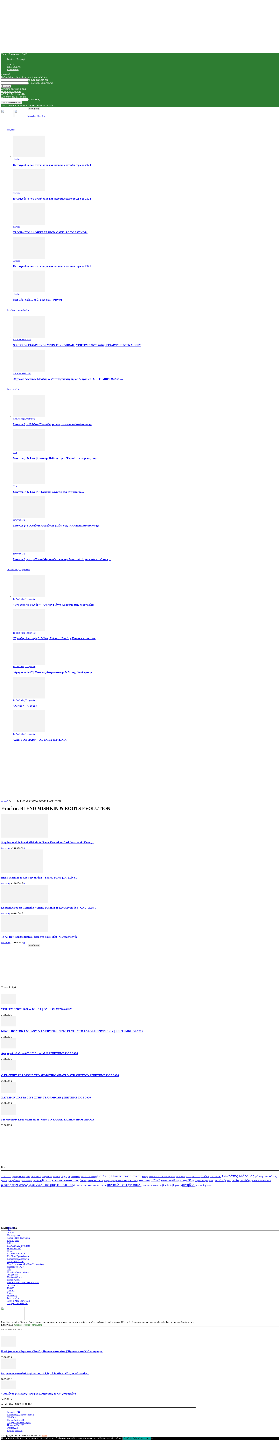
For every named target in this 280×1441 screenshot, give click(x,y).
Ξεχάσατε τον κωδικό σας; (13, 89)
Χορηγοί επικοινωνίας (17, 1303)
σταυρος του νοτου (57, 1184)
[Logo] (7, 116)
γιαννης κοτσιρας (26, 1181)
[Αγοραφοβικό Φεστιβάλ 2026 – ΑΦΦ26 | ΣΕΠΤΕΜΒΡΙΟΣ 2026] (8, 1047)
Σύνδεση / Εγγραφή (16, 59)
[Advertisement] (140, 764)
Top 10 (10, 1232)
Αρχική (10, 64)
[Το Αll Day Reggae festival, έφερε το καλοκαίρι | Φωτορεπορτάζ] (24, 931)
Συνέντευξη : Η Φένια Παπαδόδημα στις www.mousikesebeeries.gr (52, 424)
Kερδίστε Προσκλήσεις (18, 310)
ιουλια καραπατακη (127, 1180)
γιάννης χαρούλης (265, 1176)
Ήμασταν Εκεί (14, 1248)
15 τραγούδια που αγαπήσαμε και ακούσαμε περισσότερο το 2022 (52, 198)
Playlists (11, 129)
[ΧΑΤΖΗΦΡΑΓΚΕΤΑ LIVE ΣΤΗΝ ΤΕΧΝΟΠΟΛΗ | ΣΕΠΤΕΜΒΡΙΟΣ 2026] (8, 1092)
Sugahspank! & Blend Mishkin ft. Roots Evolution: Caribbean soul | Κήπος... (47, 842)
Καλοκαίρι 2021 (155, 1177)
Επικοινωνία (13, 69)
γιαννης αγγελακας (10, 1180)
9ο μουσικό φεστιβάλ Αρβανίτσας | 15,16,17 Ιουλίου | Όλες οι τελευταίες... (45, 1373)
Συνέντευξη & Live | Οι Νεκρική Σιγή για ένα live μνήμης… (48, 491)
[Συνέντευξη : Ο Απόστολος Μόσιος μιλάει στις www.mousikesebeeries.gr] (29, 517)
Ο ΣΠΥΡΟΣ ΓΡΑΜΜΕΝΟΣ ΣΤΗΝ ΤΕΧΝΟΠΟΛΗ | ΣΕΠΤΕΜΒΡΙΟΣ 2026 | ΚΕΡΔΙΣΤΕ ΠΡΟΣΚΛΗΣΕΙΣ (77, 345)
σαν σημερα (12, 1285)
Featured (11, 1227)
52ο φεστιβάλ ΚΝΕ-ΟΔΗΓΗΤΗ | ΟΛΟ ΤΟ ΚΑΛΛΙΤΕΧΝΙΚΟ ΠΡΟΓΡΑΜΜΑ (47, 1119)
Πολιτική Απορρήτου (11, 91)
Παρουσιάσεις (13, 1280)
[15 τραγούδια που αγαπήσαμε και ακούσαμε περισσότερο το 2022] (29, 190)
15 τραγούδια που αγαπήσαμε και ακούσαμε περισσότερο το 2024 (52, 164)
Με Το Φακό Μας (15, 1261)
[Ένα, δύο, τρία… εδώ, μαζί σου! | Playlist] (29, 291)
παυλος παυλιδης (241, 1180)
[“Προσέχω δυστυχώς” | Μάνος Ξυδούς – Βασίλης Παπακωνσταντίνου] (29, 630)
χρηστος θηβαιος (202, 1185)
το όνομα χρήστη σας (38, 80)
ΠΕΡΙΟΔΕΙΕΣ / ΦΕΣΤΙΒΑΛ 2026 (23, 1282)
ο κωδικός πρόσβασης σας (40, 83)
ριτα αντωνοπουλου (261, 1180)
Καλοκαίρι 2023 (168, 1177)
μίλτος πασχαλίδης (182, 1180)
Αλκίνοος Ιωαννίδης (89, 1177)
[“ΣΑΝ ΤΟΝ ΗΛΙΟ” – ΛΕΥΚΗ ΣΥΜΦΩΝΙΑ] (29, 731)
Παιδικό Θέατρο (14, 1277)
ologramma (47, 1176)
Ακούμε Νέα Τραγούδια (18, 1238)
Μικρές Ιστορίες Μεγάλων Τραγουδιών (25, 1264)
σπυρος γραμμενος (30, 1185)
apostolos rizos (6, 1177)
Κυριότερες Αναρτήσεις (24, 418)
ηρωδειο (37, 1180)
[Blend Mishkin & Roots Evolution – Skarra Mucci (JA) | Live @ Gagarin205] (22, 872)
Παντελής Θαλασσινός (193, 1177)
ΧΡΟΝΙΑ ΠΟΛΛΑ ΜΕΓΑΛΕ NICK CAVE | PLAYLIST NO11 (50, 232)
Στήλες (10, 1293)
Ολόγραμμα (12, 1274)
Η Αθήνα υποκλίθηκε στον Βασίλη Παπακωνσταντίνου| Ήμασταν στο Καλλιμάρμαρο (52, 1351)
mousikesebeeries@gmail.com (28, 1325)
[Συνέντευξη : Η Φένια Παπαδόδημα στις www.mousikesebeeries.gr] (29, 416)
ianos (28, 1176)
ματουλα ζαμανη (222, 1180)
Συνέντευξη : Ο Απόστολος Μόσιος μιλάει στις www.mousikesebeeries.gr (56, 525)
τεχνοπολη (133, 1184)
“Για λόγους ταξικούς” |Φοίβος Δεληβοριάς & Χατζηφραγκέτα (38, 1393)
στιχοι (103, 1185)
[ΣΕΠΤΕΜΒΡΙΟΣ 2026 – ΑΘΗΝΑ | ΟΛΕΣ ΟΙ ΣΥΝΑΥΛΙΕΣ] (8, 1003)
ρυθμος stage (10, 1185)
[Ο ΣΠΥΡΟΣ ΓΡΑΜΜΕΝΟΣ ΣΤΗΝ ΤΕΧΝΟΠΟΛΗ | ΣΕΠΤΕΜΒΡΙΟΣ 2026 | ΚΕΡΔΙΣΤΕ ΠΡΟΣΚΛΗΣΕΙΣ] (29, 337)
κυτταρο (166, 1180)
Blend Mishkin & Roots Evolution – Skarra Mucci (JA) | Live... (39, 877)
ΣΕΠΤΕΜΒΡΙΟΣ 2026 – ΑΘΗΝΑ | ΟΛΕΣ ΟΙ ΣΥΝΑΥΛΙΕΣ (36, 1009)
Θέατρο (145, 1177)
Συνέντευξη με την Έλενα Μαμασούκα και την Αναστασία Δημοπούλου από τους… (62, 559)
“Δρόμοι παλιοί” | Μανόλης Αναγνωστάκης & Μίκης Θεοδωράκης (52, 672)
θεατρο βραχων (110, 1181)
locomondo (36, 1176)
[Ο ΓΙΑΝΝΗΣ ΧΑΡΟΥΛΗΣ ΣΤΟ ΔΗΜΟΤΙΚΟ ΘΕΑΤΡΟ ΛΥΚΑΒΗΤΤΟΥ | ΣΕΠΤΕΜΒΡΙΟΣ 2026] (8, 1069)
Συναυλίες (11, 1295)
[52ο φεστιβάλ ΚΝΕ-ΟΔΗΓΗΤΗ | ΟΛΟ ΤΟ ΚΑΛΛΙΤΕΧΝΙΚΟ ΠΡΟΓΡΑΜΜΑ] (8, 1114)
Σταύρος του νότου (211, 1176)
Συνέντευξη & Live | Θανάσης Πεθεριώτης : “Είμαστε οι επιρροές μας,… (56, 458)
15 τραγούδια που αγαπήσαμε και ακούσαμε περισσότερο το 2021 (52, 266)
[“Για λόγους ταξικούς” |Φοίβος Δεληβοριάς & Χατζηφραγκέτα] (8, 1388)
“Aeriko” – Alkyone (25, 705)
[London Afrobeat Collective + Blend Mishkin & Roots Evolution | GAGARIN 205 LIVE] (24, 902)
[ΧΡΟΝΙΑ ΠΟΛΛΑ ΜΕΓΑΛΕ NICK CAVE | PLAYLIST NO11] (29, 224)
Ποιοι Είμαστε (14, 67)
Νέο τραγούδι (180, 1177)
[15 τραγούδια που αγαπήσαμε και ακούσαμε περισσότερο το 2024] (29, 156)
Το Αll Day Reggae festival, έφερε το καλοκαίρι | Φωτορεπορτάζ (39, 936)
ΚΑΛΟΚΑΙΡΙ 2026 (22, 339)
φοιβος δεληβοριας (169, 1185)
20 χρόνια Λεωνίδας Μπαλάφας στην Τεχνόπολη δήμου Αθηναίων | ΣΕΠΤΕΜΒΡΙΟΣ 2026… (68, 378)
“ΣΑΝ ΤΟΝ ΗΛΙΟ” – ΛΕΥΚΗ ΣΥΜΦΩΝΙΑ (39, 739)
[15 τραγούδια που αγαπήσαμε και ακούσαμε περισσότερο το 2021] (29, 258)
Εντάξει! (127, 1438)
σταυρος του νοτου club (86, 1185)
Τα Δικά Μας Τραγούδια (18, 569)
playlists (16, 159)
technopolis (75, 1176)
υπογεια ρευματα (150, 1185)
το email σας (34, 99)
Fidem (44, 1435)
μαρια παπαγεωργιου (204, 1180)
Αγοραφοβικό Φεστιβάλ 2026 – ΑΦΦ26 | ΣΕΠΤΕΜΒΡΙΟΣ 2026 (39, 1053)
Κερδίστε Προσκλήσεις (18, 1256)
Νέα (15, 452)
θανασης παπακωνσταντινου (60, 1180)
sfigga (64, 1176)
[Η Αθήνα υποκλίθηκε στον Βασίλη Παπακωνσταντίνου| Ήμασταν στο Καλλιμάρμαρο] (8, 1346)
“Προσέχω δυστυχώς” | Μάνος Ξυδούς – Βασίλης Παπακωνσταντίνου (54, 638)
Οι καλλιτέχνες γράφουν (18, 1272)
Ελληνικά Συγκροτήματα (18, 1246)
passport (56, 1176)
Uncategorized (13, 1235)
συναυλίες (115, 1184)
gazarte (21, 1176)
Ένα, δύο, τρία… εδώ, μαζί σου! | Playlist (37, 299)
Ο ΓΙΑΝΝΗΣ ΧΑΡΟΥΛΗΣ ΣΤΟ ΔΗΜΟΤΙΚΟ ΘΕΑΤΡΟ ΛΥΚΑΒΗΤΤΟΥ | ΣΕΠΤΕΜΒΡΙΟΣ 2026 (60, 1075)
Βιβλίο (10, 1243)
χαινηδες (187, 1185)
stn (69, 1176)
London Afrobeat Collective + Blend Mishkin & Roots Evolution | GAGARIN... (48, 907)
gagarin (14, 1177)
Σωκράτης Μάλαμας (238, 1176)
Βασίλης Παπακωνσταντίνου (119, 1176)
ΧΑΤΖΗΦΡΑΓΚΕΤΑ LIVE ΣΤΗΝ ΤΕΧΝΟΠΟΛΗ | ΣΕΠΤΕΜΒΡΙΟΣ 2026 (46, 1097)
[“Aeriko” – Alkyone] (29, 697)
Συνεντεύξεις (13, 389)
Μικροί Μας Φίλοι (15, 1267)
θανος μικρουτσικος (91, 1180)
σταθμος (11, 1290)
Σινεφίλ (10, 1287)
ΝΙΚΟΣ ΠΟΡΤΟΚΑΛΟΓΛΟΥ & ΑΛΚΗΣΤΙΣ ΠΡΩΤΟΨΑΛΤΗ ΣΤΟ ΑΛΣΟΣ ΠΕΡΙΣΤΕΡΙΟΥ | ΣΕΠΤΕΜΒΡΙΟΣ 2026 (72, 1031)
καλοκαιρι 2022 (149, 1180)
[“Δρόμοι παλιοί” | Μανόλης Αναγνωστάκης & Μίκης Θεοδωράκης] (29, 664)
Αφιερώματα (13, 1240)
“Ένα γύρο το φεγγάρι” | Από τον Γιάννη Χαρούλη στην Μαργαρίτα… (54, 604)
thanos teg (5, 848)
